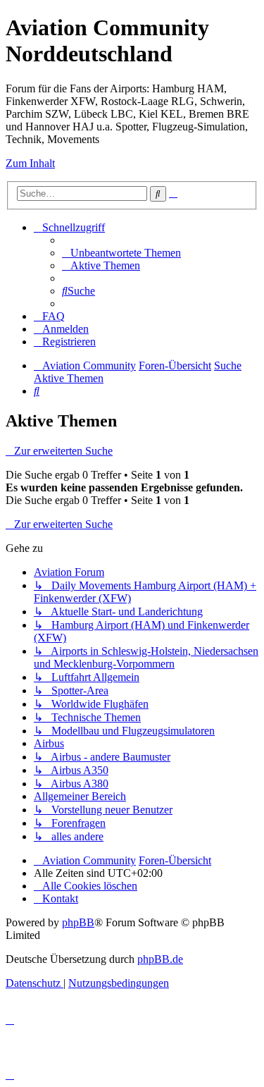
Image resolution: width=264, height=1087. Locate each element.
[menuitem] (121, 253)
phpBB (78, 922)
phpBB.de (160, 959)
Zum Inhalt (30, 163)
